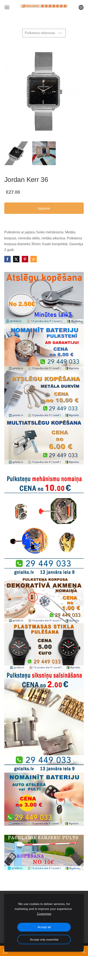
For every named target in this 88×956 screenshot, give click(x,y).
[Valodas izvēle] (81, 7)
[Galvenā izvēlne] (7, 7)
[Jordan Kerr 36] (16, 153)
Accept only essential (44, 939)
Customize (44, 913)
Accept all (44, 927)
